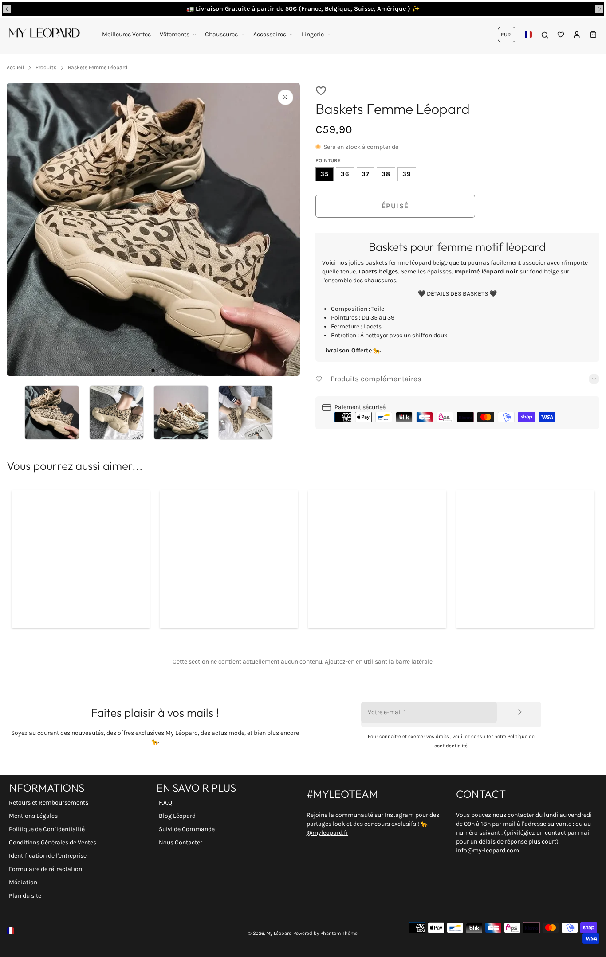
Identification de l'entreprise (48, 855)
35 (324, 174)
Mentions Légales (33, 816)
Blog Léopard (177, 816)
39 (406, 174)
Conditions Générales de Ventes (52, 842)
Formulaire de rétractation (45, 869)
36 (345, 174)
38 (386, 174)
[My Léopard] (44, 34)
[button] (6, 8)
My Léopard (279, 933)
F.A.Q (165, 802)
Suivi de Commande (187, 829)
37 (366, 174)
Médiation (23, 882)
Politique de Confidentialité (47, 829)
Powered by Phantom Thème (325, 933)
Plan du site (25, 895)
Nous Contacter (180, 842)
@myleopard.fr (327, 832)
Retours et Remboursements (48, 802)
